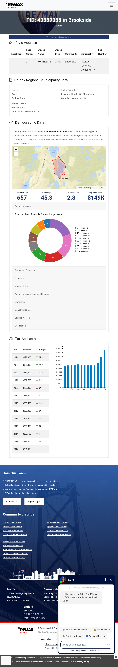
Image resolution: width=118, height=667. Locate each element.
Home (59, 26)
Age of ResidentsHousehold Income (32, 294)
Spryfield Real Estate (56, 526)
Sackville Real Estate (13, 530)
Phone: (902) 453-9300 (18, 600)
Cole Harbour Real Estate (59, 534)
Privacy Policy (82, 662)
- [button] (16, 154)
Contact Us (12, 501)
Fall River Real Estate (13, 545)
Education (19, 278)
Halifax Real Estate (12, 522)
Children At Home (23, 318)
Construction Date (24, 310)
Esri (93, 187)
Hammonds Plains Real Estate (17, 549)
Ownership (20, 302)
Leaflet (79, 187)
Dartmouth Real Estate (57, 530)
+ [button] (16, 149)
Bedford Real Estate (12, 526)
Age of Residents (23, 206)
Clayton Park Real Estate (15, 534)
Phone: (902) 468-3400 (54, 600)
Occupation (20, 325)
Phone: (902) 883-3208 (34, 618)
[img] (116, 657)
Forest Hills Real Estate (14, 541)
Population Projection (25, 270)
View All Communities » (14, 557)
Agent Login (34, 501)
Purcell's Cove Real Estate (15, 553)
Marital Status (21, 286)
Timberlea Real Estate (57, 522)
